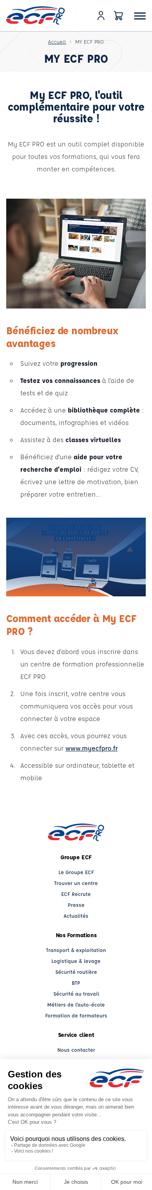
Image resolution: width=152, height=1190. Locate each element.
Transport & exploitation (76, 950)
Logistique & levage (76, 960)
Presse (76, 904)
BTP (76, 982)
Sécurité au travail (76, 993)
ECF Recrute (76, 893)
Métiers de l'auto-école (76, 1004)
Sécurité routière (76, 971)
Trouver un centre (76, 883)
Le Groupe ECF (76, 872)
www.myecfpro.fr (91, 748)
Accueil (57, 41)
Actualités (76, 915)
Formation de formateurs (76, 1015)
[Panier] (118, 15)
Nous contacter (76, 1049)
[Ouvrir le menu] (140, 15)
